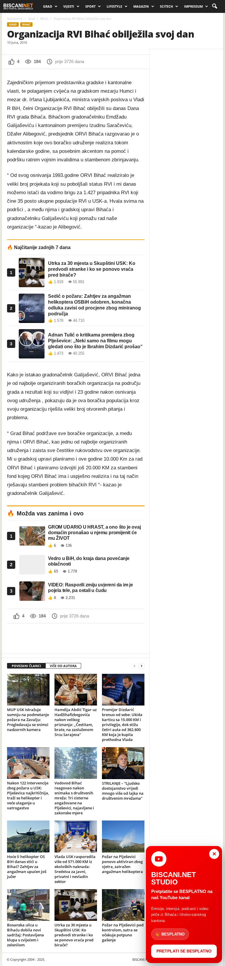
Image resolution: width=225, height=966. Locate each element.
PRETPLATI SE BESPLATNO (184, 951)
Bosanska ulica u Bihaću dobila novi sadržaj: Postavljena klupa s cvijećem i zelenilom (25, 935)
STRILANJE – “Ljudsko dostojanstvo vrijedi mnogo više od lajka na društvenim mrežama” (123, 791)
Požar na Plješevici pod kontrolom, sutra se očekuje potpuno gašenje (123, 932)
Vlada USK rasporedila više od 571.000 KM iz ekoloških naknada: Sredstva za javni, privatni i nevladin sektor (75, 869)
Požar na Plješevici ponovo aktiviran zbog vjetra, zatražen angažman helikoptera (122, 864)
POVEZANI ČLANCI (26, 666)
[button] (214, 6)
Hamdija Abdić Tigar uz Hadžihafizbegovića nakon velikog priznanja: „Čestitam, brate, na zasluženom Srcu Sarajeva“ (75, 722)
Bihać (44, 18)
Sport (90, 6)
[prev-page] (134, 666)
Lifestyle (114, 6)
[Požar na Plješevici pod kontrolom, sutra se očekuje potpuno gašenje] (123, 905)
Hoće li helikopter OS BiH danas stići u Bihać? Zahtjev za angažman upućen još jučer (26, 866)
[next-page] (141, 666)
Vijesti (68, 6)
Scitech (166, 6)
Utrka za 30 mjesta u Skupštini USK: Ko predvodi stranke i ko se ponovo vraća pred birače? (73, 935)
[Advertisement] (75, 638)
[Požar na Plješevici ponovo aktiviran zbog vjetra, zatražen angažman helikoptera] (123, 836)
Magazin (141, 6)
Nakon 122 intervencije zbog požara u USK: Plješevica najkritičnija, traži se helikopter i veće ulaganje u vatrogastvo (28, 795)
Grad (47, 6)
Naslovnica (15, 18)
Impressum (193, 6)
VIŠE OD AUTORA (63, 666)
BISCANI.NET (141, 959)
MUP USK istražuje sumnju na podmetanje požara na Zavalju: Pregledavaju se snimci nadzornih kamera (28, 719)
